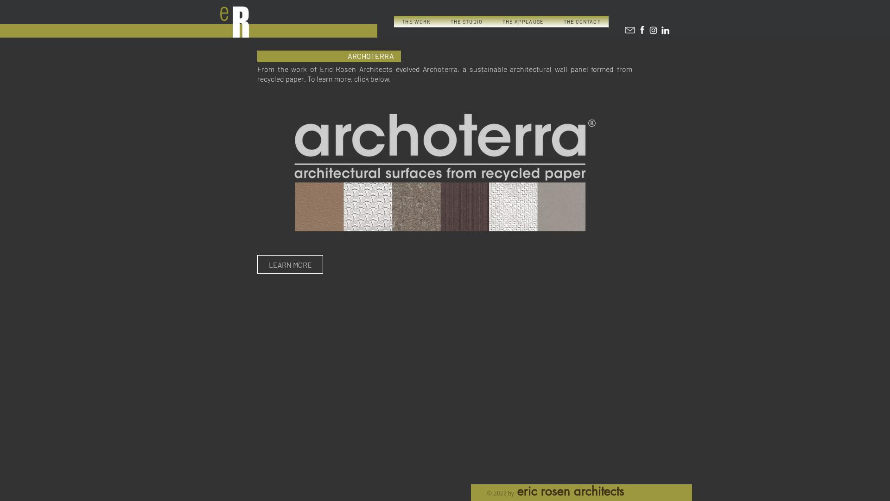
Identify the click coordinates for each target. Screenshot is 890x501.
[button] (416, 21)
